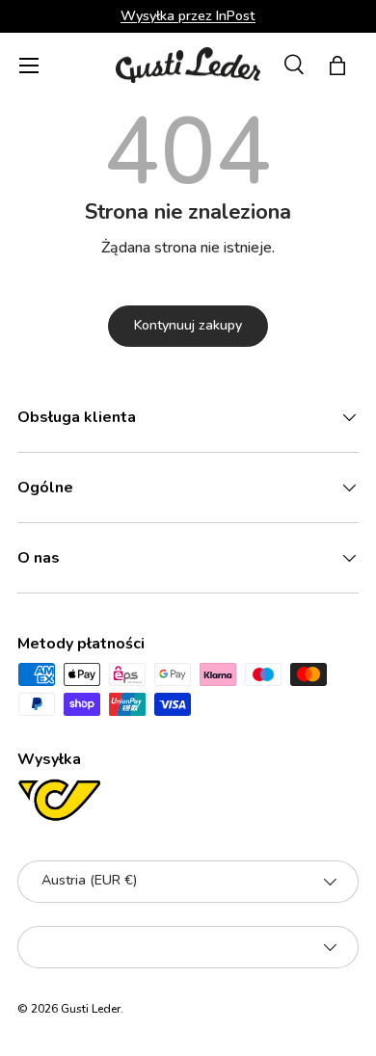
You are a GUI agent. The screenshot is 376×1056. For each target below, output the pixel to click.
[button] (337, 65)
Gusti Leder (91, 1008)
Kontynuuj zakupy (188, 325)
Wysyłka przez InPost (188, 15)
